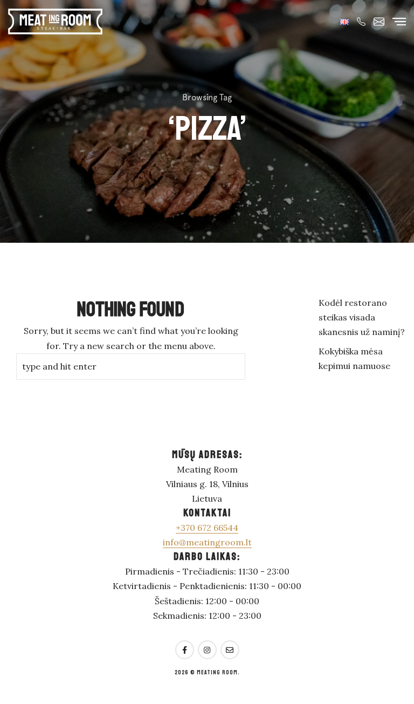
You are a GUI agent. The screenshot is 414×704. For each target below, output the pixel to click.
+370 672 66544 (207, 527)
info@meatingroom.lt (207, 542)
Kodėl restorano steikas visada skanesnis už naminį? (362, 317)
